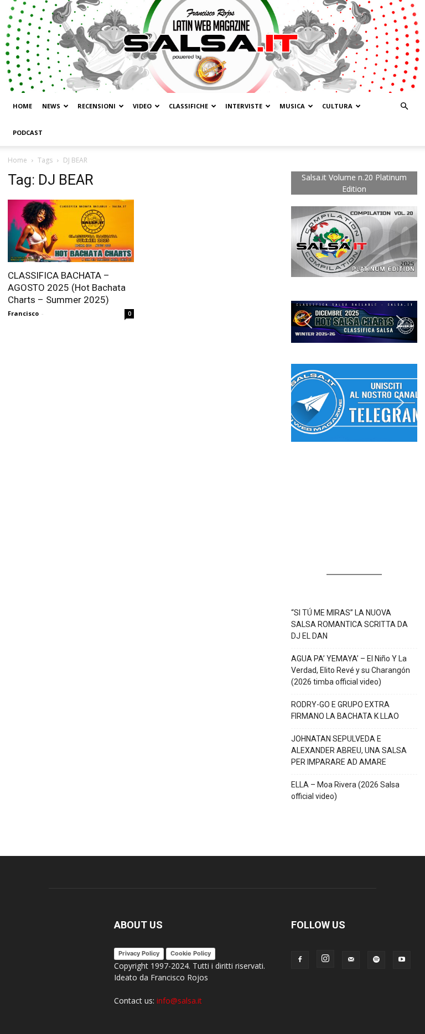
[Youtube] (402, 960)
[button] (404, 106)
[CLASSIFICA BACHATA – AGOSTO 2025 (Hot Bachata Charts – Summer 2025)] (71, 231)
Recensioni (96, 106)
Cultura (337, 106)
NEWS (51, 106)
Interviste (243, 106)
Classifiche (188, 106)
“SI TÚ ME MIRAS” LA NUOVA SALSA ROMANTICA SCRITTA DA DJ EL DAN (349, 624)
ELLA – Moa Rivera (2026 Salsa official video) (345, 790)
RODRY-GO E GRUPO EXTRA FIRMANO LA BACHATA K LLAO (345, 710)
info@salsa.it (179, 1000)
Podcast (28, 132)
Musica (292, 106)
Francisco (23, 313)
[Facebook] (300, 960)
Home (22, 106)
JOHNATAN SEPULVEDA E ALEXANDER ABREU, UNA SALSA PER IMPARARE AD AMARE (349, 750)
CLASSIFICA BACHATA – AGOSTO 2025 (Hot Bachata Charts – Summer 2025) (67, 287)
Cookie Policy (190, 953)
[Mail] (351, 960)
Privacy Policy (138, 953)
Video (142, 106)
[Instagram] (325, 959)
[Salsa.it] (212, 46)
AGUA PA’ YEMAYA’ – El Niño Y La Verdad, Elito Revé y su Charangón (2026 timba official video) (350, 670)
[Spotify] (376, 960)
